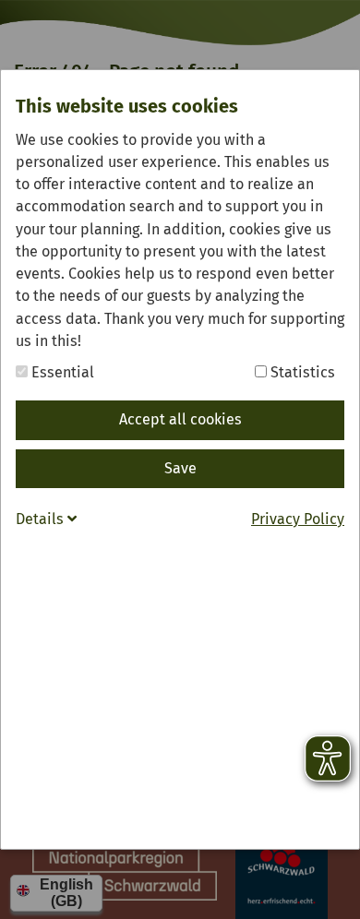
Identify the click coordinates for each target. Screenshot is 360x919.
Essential (61, 372)
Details (41, 519)
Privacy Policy (297, 519)
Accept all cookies (180, 419)
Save (180, 468)
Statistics (301, 372)
